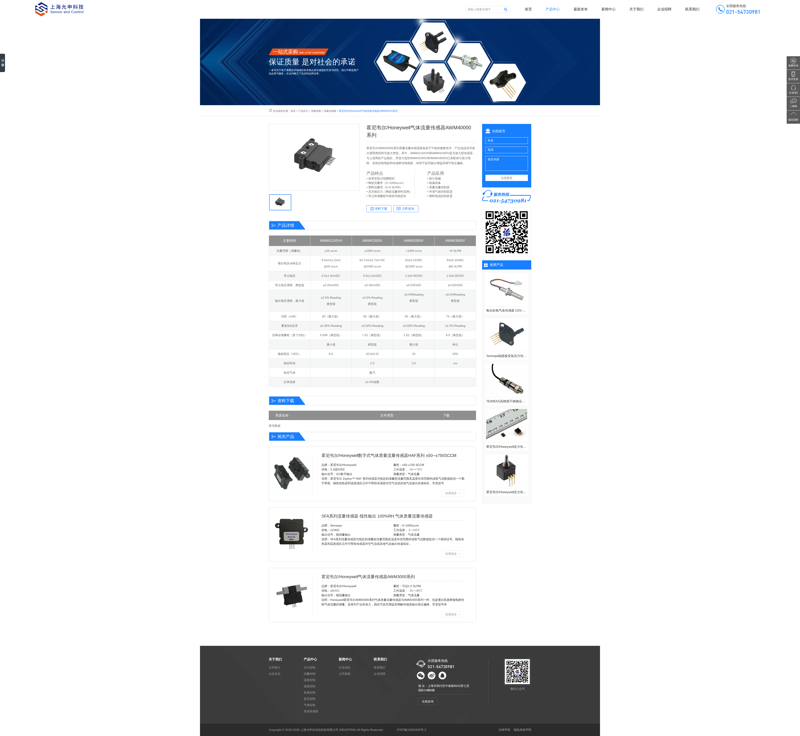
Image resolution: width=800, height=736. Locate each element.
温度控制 (309, 680)
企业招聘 (664, 9)
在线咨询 (428, 701)
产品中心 (553, 9)
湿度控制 (309, 686)
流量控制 (316, 111)
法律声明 (504, 729)
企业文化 (274, 673)
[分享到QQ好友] (442, 675)
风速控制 (309, 692)
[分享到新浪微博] (431, 675)
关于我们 (636, 9)
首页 (528, 9)
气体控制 (309, 705)
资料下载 (381, 208)
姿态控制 (309, 698)
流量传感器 (330, 111)
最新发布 (581, 9)
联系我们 (692, 9)
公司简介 (274, 667)
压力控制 (309, 667)
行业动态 (344, 667)
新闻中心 (608, 9)
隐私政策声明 (522, 729)
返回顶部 (793, 119)
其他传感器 (311, 711)
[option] (314, 157)
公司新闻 (344, 673)
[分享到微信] (421, 675)
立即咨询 (408, 208)
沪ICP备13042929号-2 (411, 729)
